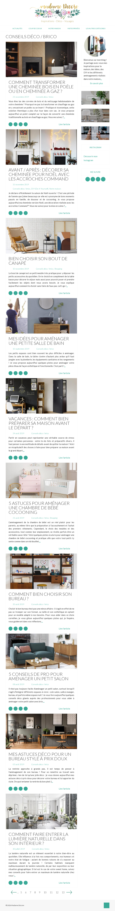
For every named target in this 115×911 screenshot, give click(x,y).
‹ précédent (14, 892)
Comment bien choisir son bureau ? (40, 596)
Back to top (106, 905)
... (64, 117)
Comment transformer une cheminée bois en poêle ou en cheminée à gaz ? (41, 86)
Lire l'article (64, 124)
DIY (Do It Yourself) (39, 188)
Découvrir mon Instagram (90, 158)
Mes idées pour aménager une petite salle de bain (39, 341)
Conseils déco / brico (44, 97)
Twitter (103, 179)
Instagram (93, 179)
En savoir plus (96, 83)
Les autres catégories (95, 28)
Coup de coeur (35, 28)
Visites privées (73, 28)
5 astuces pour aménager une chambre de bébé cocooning (39, 507)
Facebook (87, 179)
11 (51, 892)
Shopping (58, 269)
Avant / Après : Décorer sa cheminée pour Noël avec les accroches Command (39, 174)
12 (57, 892)
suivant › (69, 892)
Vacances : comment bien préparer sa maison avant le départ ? (39, 423)
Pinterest (98, 179)
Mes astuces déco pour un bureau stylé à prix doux (40, 756)
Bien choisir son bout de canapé (38, 261)
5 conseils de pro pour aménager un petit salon (38, 676)
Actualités (17, 28)
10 (45, 892)
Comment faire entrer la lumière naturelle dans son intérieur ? (38, 838)
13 (63, 892)
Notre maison (54, 28)
